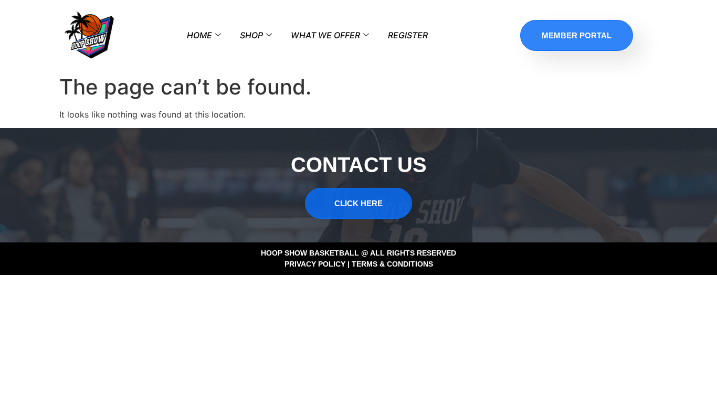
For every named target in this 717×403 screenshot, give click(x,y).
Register (408, 35)
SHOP (251, 35)
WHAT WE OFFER (325, 35)
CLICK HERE (358, 203)
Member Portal (576, 35)
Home (199, 35)
